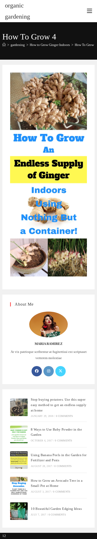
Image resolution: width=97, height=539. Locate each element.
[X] (60, 371)
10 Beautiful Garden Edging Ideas (56, 509)
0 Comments (64, 416)
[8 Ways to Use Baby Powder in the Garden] (19, 434)
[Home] (4, 45)
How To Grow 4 (85, 45)
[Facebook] (37, 371)
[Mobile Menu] (89, 11)
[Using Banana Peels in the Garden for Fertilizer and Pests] (19, 460)
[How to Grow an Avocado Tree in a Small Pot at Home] (19, 485)
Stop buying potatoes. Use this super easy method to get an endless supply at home (58, 405)
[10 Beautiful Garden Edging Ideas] (19, 511)
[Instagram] (48, 371)
